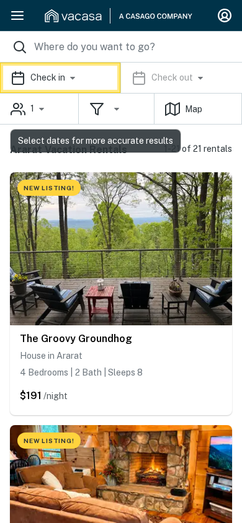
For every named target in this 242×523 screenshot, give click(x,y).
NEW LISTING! (49, 187)
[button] (121, 78)
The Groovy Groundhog (76, 339)
